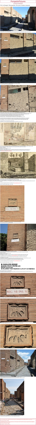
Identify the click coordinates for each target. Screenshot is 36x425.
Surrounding (17, 3)
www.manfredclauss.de (15, 255)
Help (21, 3)
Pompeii (14, 3)
